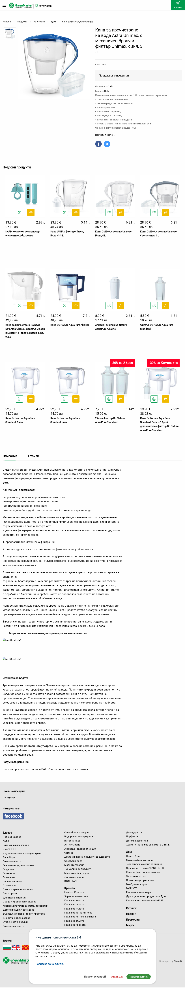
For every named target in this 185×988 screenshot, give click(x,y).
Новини (131, 913)
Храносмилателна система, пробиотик (25, 905)
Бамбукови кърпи (136, 884)
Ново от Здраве (12, 836)
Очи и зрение (10, 893)
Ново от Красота (74, 892)
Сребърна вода (73, 860)
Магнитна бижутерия (76, 873)
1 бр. (111, 86)
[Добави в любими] (19, 212)
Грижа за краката (75, 924)
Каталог (131, 908)
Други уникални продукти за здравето (87, 856)
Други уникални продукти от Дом (146, 896)
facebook (13, 816)
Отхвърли (117, 976)
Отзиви (33, 456)
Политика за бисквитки (49, 964)
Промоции (133, 919)
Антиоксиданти (12, 861)
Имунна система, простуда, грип (22, 853)
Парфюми (132, 836)
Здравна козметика (76, 896)
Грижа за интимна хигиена (80, 916)
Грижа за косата (74, 900)
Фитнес (68, 852)
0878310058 (45, 6)
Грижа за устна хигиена (78, 912)
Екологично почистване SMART (144, 900)
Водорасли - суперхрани (78, 836)
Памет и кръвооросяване (18, 889)
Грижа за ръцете (74, 920)
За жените (9, 873)
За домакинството (137, 876)
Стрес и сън (9, 885)
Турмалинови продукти (78, 868)
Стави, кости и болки (15, 921)
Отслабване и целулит (77, 832)
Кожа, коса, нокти (13, 926)
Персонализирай (95, 976)
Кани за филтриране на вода (143, 872)
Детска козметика (137, 840)
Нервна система (12, 881)
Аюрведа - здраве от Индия (80, 848)
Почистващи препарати (140, 880)
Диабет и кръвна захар (16, 917)
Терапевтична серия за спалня (144, 863)
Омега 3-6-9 (9, 848)
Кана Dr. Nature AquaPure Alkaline (69, 324)
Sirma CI (178, 961)
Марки (130, 925)
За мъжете (9, 877)
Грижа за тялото (74, 908)
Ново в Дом (133, 856)
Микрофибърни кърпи (139, 860)
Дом (129, 851)
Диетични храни (74, 877)
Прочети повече (104, 134)
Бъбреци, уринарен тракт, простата (24, 913)
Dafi (106, 91)
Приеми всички (139, 976)
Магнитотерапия (74, 864)
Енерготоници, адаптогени (18, 865)
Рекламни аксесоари (138, 892)
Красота (69, 888)
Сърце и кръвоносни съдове (19, 901)
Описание (10, 456)
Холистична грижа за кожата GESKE (147, 844)
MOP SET (131, 888)
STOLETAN (70, 881)
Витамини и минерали (16, 844)
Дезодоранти (134, 832)
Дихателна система (14, 897)
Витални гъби (72, 840)
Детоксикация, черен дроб (18, 909)
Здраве (7, 832)
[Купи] (31, 212)
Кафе (6, 840)
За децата (8, 869)
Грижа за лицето (74, 904)
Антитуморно (72, 844)
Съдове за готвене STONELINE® (145, 868)
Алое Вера (9, 857)
